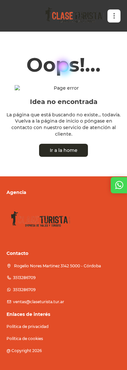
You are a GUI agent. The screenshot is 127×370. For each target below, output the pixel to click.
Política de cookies (25, 338)
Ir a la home (64, 150)
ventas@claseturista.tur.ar (38, 301)
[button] (113, 15)
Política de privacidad (28, 326)
